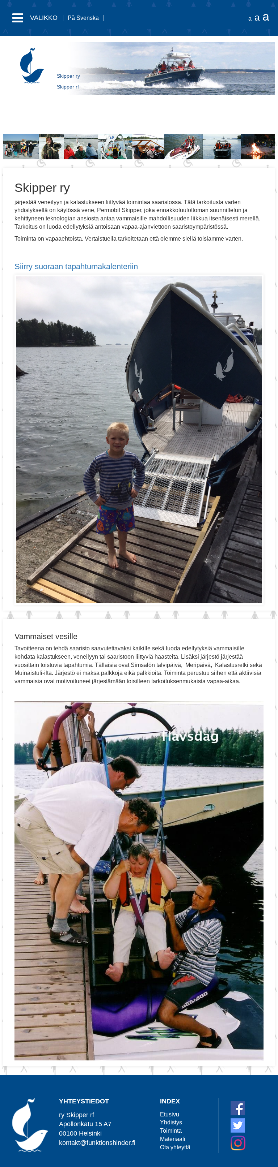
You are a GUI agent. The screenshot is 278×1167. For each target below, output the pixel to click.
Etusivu (169, 1114)
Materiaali (172, 1139)
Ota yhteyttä (175, 1147)
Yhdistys (171, 1122)
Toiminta (171, 1131)
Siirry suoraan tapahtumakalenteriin (76, 266)
